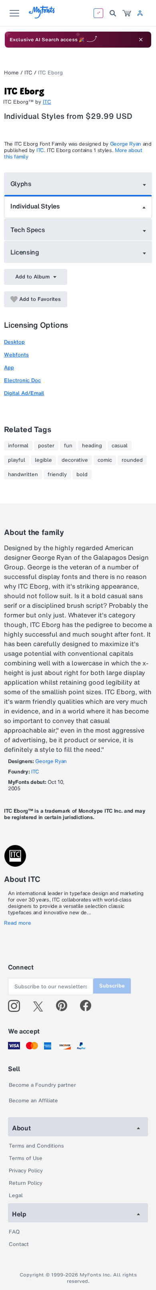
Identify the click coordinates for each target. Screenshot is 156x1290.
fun (68, 446)
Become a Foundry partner (42, 1085)
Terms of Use (25, 1158)
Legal (16, 1195)
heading (92, 446)
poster (46, 446)
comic (105, 460)
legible (43, 460)
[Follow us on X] (41, 1006)
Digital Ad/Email (24, 393)
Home (11, 72)
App (9, 367)
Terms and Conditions (36, 1146)
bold (82, 474)
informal (18, 446)
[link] (126, 13)
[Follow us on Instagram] (17, 1006)
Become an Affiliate (33, 1100)
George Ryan (125, 144)
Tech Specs (27, 229)
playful (16, 460)
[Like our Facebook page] (89, 1006)
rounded (132, 460)
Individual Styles (35, 206)
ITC (28, 72)
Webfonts (16, 355)
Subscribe (112, 986)
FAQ (14, 1232)
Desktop (14, 342)
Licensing (24, 252)
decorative (75, 460)
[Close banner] (140, 40)
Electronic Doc (22, 380)
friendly (57, 474)
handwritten (23, 474)
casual (120, 446)
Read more (17, 923)
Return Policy (25, 1183)
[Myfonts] (42, 16)
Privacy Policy (26, 1170)
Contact (19, 1244)
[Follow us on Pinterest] (65, 1006)
